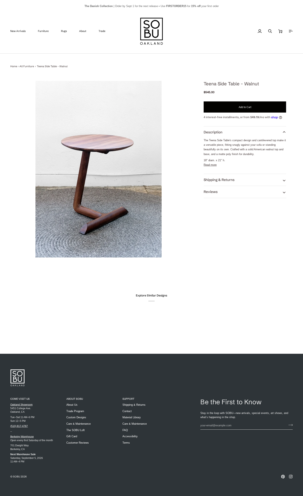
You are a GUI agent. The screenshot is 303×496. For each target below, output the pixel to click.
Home (13, 66)
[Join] (289, 425)
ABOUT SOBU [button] (74, 398)
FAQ (125, 430)
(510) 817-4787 (19, 426)
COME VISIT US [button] (20, 398)
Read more (210, 164)
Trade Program (75, 411)
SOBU (16, 476)
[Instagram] (291, 476)
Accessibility (130, 436)
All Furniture (27, 66)
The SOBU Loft (75, 430)
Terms (126, 442)
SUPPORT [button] (128, 398)
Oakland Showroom (21, 404)
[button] (46, 31)
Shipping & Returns (219, 180)
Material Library (131, 417)
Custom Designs (76, 417)
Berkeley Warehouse (22, 436)
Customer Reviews (77, 442)
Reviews (211, 192)
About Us (72, 404)
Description (213, 132)
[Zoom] (98, 169)
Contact (127, 411)
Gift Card (71, 436)
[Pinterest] (283, 476)
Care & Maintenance (78, 423)
